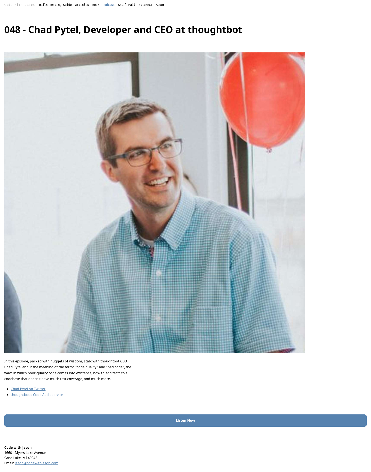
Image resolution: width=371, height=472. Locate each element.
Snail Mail (126, 4)
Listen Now (185, 420)
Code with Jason (19, 4)
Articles (82, 4)
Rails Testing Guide (55, 4)
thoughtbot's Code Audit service (37, 394)
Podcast (109, 4)
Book (95, 4)
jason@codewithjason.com (36, 463)
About (160, 4)
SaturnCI (145, 4)
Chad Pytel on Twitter (28, 388)
